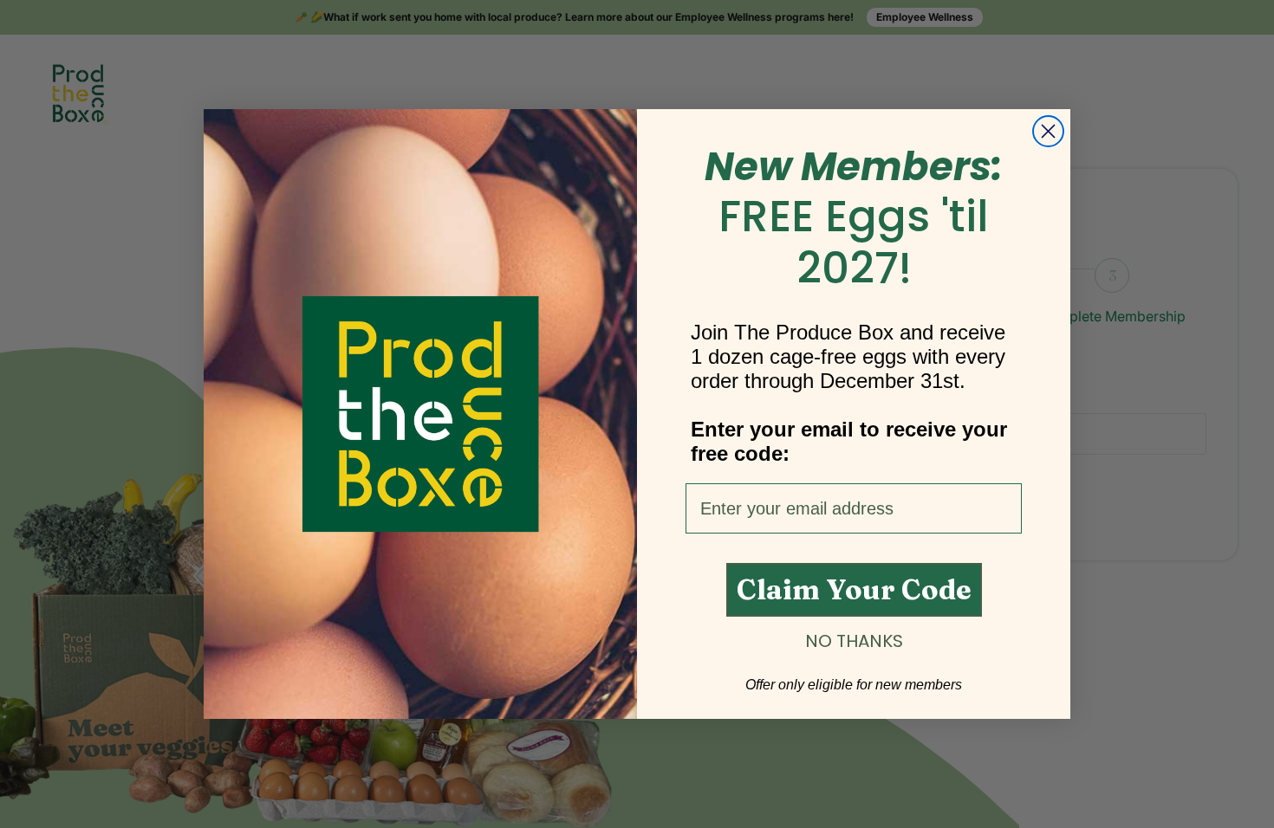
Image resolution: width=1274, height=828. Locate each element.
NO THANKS (854, 641)
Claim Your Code (854, 589)
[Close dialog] (1048, 131)
